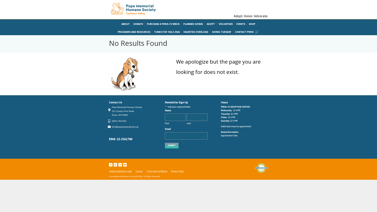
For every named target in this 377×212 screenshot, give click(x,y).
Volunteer (226, 24)
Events (240, 24)
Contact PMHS (244, 32)
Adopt (211, 24)
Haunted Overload (195, 32)
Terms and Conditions (156, 171)
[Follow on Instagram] (115, 165)
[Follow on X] (120, 165)
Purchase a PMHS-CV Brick (163, 24)
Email (168, 129)
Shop (252, 24)
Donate (138, 24)
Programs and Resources (134, 32)
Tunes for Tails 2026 (167, 32)
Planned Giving (193, 24)
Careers (139, 171)
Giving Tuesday (221, 32)
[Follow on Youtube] (125, 165)
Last (189, 123)
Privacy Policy (177, 171)
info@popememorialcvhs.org (125, 127)
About (125, 24)
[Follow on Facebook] (111, 165)
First (167, 123)
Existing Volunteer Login (120, 171)
